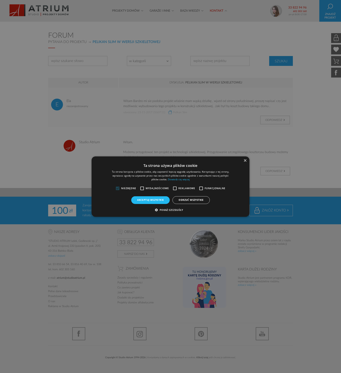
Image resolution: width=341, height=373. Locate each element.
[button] (170, 210)
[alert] (170, 186)
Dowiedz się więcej (179, 179)
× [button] (245, 160)
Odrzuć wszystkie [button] (191, 200)
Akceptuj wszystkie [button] (150, 200)
